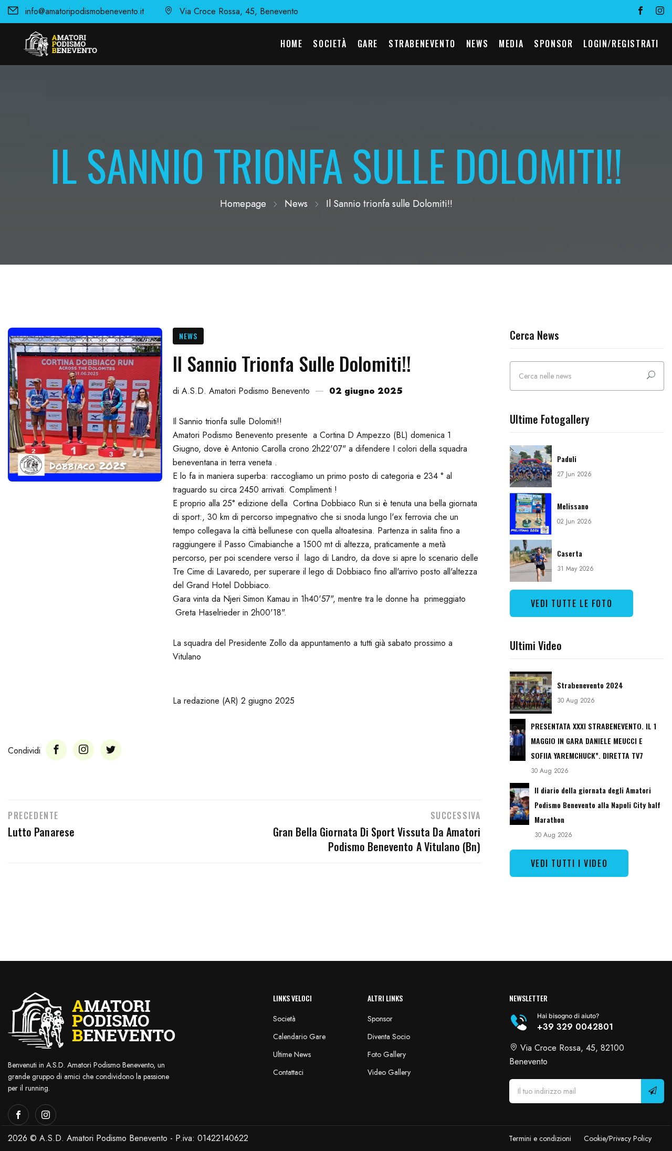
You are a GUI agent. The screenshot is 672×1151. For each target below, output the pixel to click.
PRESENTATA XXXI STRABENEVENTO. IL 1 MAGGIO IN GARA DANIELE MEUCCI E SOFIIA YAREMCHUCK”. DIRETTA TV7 (593, 740)
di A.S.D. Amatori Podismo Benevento (241, 391)
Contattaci (288, 1072)
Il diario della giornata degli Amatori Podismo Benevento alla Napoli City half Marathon (597, 804)
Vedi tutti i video (569, 863)
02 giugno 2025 (366, 391)
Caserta (569, 553)
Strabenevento (422, 43)
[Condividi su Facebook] (56, 749)
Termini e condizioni (540, 1138)
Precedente (33, 815)
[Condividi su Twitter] (110, 749)
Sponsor (553, 43)
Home (291, 43)
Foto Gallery (387, 1054)
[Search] (651, 375)
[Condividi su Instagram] (83, 749)
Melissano (573, 505)
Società (329, 43)
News (477, 43)
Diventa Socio (389, 1036)
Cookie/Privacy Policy (618, 1138)
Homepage (243, 204)
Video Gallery (389, 1072)
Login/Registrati (621, 43)
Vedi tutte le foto (572, 603)
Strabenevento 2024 (590, 684)
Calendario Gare (299, 1036)
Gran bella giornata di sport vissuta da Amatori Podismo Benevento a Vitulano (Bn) (376, 839)
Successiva (455, 815)
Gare (368, 43)
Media (511, 43)
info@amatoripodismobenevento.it (84, 11)
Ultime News (292, 1054)
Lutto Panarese (41, 831)
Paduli (566, 458)
